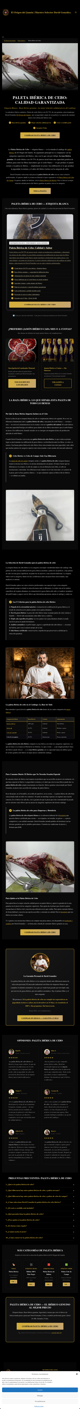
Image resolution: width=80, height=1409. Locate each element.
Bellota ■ (9, 728)
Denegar (40, 1395)
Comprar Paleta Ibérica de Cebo (40, 135)
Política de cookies (39, 1406)
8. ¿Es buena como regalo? (16, 1225)
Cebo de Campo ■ (11, 732)
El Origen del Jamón (10, 40)
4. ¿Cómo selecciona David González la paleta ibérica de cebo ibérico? (33, 1202)
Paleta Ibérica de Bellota (48, 180)
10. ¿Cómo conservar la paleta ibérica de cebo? (24, 1237)
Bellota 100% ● (11, 724)
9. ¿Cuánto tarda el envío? (16, 1231)
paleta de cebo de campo (19, 461)
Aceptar (40, 1390)
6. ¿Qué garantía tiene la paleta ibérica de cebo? (25, 1214)
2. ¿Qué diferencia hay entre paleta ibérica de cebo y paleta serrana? (33, 1190)
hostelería (62, 815)
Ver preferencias (40, 1401)
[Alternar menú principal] (76, 12)
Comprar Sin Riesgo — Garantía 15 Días (40, 1018)
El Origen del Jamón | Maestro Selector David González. (41, 12)
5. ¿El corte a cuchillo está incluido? (20, 1208)
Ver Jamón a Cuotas (58, 383)
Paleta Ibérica (21, 40)
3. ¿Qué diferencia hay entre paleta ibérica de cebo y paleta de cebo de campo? (37, 1196)
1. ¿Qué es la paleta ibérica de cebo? (20, 1184)
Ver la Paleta (40, 191)
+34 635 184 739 (56, 1333)
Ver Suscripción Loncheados (22, 383)
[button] (77, 1374)
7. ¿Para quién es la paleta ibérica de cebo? (23, 1219)
